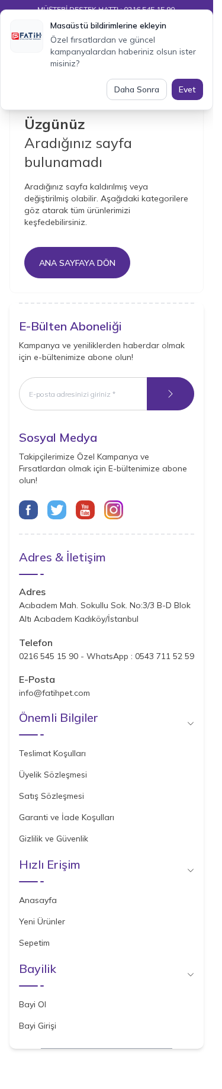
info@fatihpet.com (54, 693)
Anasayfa (38, 900)
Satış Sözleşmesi (51, 796)
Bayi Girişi (37, 1025)
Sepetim (34, 942)
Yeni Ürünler (42, 921)
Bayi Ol (32, 1004)
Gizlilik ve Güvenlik (53, 838)
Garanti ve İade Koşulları (66, 817)
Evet (187, 89)
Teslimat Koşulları (52, 753)
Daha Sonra (136, 89)
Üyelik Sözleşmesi (53, 774)
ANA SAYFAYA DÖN (77, 263)
